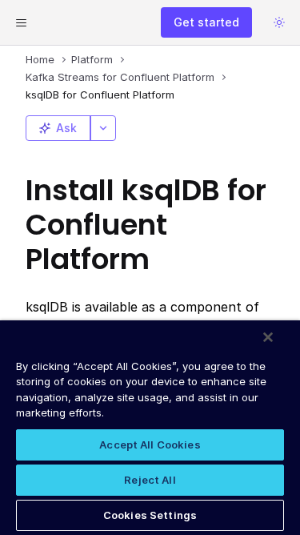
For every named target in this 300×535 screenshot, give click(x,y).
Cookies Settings (150, 515)
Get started (206, 22)
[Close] (268, 337)
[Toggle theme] (279, 22)
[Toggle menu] (20, 22)
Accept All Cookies (149, 444)
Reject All (149, 479)
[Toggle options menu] (103, 128)
